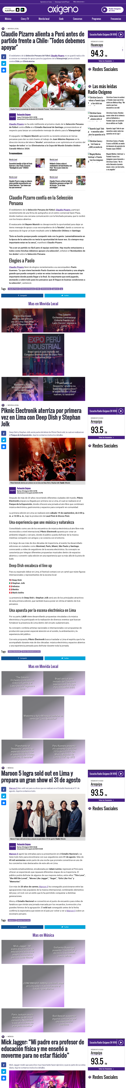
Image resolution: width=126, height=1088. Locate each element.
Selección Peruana (27, 289)
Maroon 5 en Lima (23, 920)
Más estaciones (78, 2)
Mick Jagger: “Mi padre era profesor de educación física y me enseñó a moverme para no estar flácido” (22, 952)
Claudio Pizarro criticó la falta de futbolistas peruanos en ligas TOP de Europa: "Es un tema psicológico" (61, 184)
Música (8, 18)
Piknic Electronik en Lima (31, 651)
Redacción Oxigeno (24, 114)
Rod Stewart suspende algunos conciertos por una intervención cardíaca (64, 1020)
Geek (61, 18)
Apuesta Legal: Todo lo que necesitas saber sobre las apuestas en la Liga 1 (115, 131)
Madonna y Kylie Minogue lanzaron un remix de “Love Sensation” (22, 388)
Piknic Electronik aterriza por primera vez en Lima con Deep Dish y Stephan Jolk (22, 320)
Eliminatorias (46, 289)
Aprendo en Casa (46, 2)
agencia (55, 289)
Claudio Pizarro (14, 289)
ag (61, 289)
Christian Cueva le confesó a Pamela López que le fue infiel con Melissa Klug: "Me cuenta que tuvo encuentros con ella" (115, 102)
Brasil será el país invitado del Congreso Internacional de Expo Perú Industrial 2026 (43, 354)
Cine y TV (25, 18)
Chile (38, 289)
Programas (96, 18)
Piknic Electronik (14, 651)
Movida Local (13, 29)
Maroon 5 (13, 788)
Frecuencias (116, 18)
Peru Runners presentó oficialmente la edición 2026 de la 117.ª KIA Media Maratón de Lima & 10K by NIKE (64, 751)
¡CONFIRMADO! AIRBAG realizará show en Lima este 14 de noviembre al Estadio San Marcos (43, 986)
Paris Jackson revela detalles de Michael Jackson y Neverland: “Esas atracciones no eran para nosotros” (22, 1020)
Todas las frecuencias (105, 61)
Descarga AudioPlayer (62, 2)
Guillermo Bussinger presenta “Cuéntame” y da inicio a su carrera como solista (64, 951)
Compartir (23, 295)
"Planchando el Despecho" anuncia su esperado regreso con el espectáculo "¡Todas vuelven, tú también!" (64, 389)
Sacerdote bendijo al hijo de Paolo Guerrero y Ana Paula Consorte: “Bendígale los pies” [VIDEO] (20, 165)
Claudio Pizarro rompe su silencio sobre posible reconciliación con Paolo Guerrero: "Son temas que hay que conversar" (20, 184)
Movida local (44, 18)
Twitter (66, 295)
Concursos (77, 18)
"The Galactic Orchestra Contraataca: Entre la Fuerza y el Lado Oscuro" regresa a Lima (64, 320)
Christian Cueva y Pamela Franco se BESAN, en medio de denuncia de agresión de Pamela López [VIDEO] (115, 145)
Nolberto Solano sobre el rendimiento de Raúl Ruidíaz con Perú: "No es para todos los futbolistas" (61, 166)
